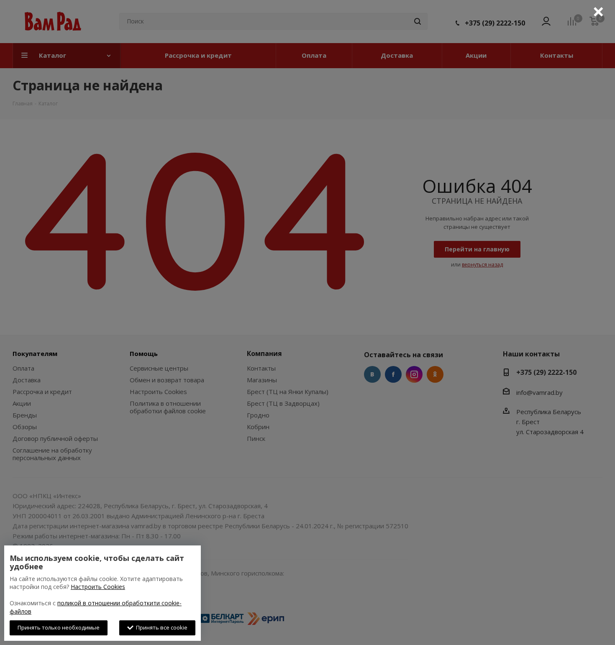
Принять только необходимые (59, 627)
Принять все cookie (160, 627)
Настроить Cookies (98, 587)
